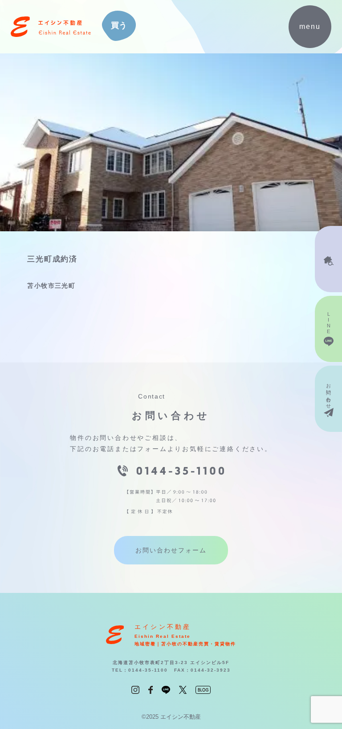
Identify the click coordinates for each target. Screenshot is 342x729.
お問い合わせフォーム (171, 550)
